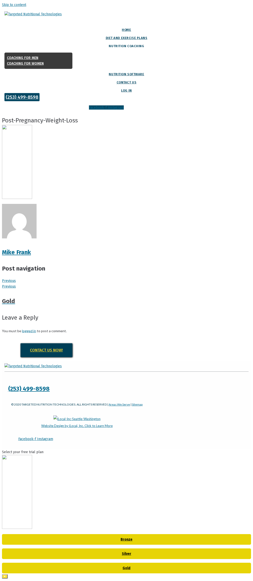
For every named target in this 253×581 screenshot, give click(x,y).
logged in (29, 331)
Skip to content (14, 5)
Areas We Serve (119, 404)
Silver (126, 554)
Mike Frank (16, 252)
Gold (126, 568)
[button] (22, 97)
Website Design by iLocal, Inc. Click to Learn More (77, 426)
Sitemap (137, 404)
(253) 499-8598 (29, 388)
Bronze (126, 539)
